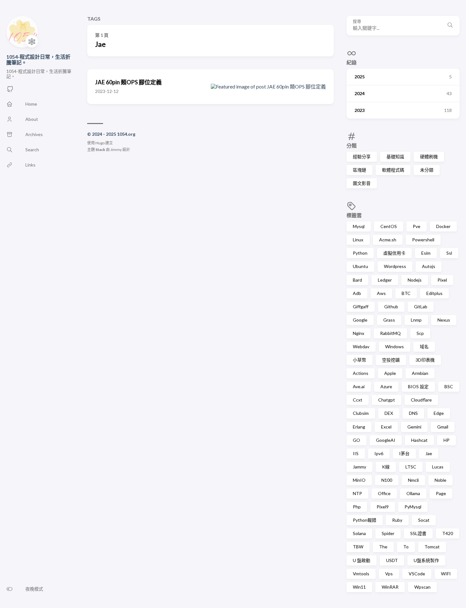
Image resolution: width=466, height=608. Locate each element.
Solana (359, 533)
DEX (389, 413)
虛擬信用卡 (394, 253)
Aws (381, 293)
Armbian (420, 373)
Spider (388, 533)
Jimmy (116, 149)
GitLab (420, 306)
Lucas (437, 466)
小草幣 (359, 360)
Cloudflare (421, 399)
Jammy (359, 466)
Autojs (428, 266)
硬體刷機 (429, 156)
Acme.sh (387, 239)
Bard (357, 280)
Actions (360, 373)
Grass (389, 320)
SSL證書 (418, 533)
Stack (100, 149)
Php (357, 506)
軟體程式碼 (393, 170)
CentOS (388, 226)
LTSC (410, 466)
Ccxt (357, 399)
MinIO (359, 480)
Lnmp (416, 320)
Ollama (413, 493)
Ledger (385, 280)
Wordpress (395, 266)
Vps (389, 573)
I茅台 (404, 453)
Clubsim (361, 413)
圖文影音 (362, 183)
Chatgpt (386, 399)
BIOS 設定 (418, 386)
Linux (358, 239)
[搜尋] (450, 26)
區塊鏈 (359, 170)
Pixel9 (383, 506)
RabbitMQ (390, 333)
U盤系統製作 (426, 560)
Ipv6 (378, 453)
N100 (386, 480)
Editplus (434, 293)
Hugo (100, 143)
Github (391, 306)
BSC (448, 386)
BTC (406, 293)
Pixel (442, 280)
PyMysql (413, 506)
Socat (424, 520)
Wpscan (422, 587)
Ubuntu (360, 266)
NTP (357, 493)
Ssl (449, 253)
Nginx (358, 333)
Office (384, 493)
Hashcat (419, 440)
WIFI (446, 573)
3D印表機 (425, 360)
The (383, 546)
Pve (416, 226)
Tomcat (432, 546)
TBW (358, 546)
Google (360, 320)
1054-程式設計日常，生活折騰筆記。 (38, 59)
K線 (386, 466)
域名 (424, 346)
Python (360, 253)
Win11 (359, 587)
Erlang (359, 426)
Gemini (414, 426)
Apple (390, 373)
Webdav (361, 346)
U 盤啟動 (361, 560)
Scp (420, 333)
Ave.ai (359, 386)
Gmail (442, 426)
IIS (356, 453)
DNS (413, 413)
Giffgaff (360, 306)
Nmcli (413, 480)
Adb (357, 293)
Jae (428, 453)
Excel (386, 426)
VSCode (417, 573)
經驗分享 (362, 156)
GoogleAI (385, 440)
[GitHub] (10, 91)
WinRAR (390, 587)
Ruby (397, 520)
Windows (394, 346)
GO (356, 440)
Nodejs (415, 280)
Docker (443, 226)
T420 (447, 533)
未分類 (426, 170)
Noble (440, 480)
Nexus (443, 320)
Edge (439, 413)
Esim (425, 253)
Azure (386, 386)
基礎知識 (395, 156)
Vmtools (361, 573)
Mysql (359, 226)
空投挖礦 (391, 360)
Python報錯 (364, 520)
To (406, 546)
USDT (392, 560)
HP (446, 440)
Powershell (423, 239)
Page (441, 493)
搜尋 (357, 21)
